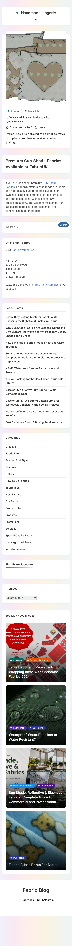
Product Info (13, 508)
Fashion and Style (17, 460)
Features (11, 467)
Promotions (12, 521)
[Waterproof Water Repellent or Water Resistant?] (36, 715)
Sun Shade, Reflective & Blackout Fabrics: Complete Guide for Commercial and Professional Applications (36, 357)
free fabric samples (47, 284)
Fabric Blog (36, 890)
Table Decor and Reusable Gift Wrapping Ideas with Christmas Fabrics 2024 (34, 672)
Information (13, 487)
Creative (15, 111)
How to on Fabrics (17, 480)
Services (11, 528)
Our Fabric (12, 501)
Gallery (10, 474)
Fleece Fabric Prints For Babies (33, 865)
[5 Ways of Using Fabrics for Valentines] (36, 68)
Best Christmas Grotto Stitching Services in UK (34, 422)
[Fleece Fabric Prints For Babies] (36, 840)
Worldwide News (16, 549)
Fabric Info (33, 111)
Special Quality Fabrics (20, 535)
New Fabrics (13, 494)
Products (11, 515)
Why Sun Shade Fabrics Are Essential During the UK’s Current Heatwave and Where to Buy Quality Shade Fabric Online (36, 331)
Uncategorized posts (18, 542)
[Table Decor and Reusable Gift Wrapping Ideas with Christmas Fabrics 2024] (36, 652)
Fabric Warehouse (23, 250)
